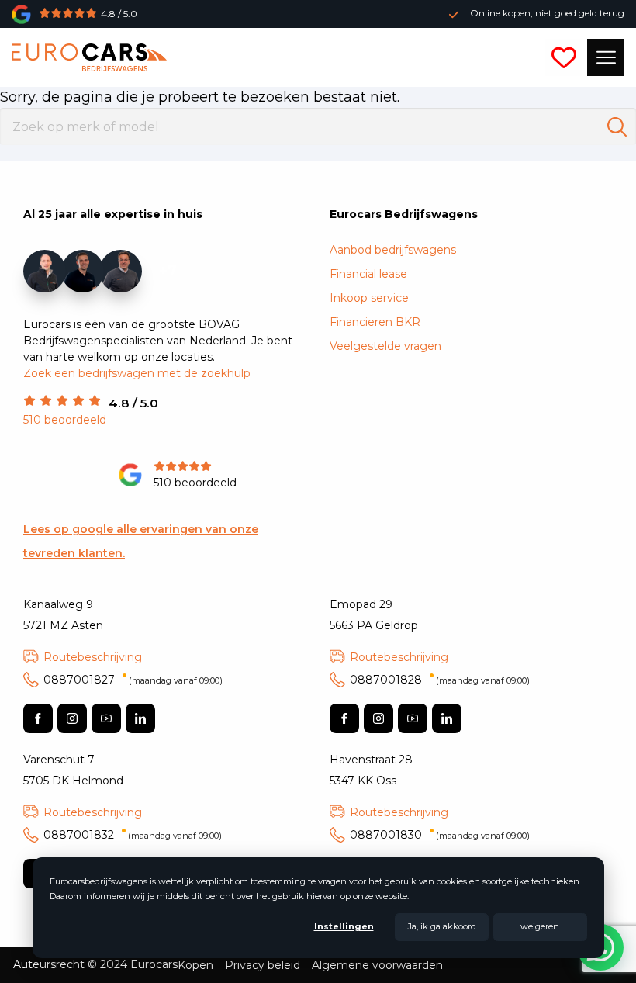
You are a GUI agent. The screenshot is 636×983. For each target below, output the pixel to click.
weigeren (539, 926)
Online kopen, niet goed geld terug (547, 13)
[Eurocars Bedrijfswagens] (89, 57)
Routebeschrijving (92, 657)
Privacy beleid (262, 965)
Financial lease (368, 274)
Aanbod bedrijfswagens (393, 250)
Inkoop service (369, 298)
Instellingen (344, 926)
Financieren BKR (375, 322)
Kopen (195, 965)
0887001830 (440, 835)
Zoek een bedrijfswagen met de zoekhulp (137, 373)
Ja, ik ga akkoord (442, 926)
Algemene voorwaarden (377, 965)
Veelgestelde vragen (385, 346)
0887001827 (133, 680)
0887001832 (132, 835)
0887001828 (440, 680)
